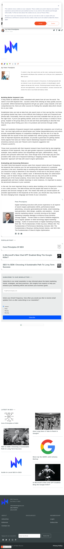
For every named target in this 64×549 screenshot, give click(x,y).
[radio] (32, 306)
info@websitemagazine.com (17, 505)
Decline (53, 23)
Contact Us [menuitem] (6, 526)
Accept (40, 23)
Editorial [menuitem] (5, 522)
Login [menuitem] (52, 519)
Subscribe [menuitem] (54, 522)
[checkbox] (32, 309)
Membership (55, 515)
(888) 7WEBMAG (14, 507)
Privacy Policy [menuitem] (57, 545)
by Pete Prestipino (12, 29)
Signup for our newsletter (9, 536)
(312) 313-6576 (13, 509)
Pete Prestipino (21, 202)
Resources (31, 515)
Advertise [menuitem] (5, 519)
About (4, 515)
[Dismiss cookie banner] (58, 6)
